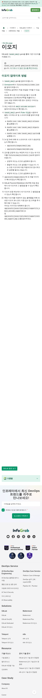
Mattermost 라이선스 (30, 623)
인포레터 (5, 669)
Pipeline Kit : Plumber (30, 586)
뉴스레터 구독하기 (21, 516)
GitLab (4, 615)
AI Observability (7, 600)
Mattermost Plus (28, 619)
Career (4, 695)
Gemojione (8, 85)
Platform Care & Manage (31, 575)
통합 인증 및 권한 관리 (9, 584)
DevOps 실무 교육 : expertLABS (29, 580)
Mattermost (26, 615)
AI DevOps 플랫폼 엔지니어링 (10, 579)
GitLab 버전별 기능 (8, 665)
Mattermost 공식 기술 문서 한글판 (29, 663)
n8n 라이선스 (27, 642)
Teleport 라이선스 (8, 642)
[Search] (38, 17)
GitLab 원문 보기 (9, 468)
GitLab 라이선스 (7, 627)
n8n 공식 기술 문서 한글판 (28, 672)
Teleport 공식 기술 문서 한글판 (29, 668)
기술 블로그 (6, 658)
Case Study (7, 678)
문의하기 (35, 10)
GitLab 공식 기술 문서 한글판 (29, 658)
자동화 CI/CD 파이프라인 (10, 588)
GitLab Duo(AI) (7, 619)
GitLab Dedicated (7, 623)
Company (6, 684)
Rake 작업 (25, 112)
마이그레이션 (6, 596)
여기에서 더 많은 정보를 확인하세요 (24, 68)
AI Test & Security (8, 592)
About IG (5, 688)
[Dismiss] (39, 2)
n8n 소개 (26, 638)
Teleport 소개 (6, 638)
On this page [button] (7, 43)
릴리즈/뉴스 (6, 662)
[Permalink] (28, 75)
